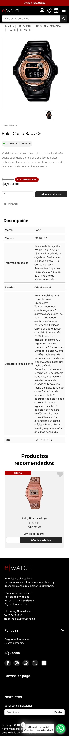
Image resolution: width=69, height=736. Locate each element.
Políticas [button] (11, 630)
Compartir (12, 203)
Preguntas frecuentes (16, 639)
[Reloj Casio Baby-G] (36, 71)
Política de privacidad (17, 596)
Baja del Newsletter (15, 604)
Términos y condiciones (17, 593)
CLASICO (25, 29)
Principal (9, 26)
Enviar (58, 712)
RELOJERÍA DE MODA (48, 26)
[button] (56, 11)
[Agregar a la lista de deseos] (60, 474)
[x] (35, 663)
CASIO (12, 29)
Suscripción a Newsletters (19, 600)
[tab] (34, 568)
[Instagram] (16, 663)
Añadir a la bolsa (51, 194)
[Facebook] (7, 663)
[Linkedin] (44, 663)
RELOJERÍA (24, 26)
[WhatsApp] (25, 663)
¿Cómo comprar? (14, 642)
